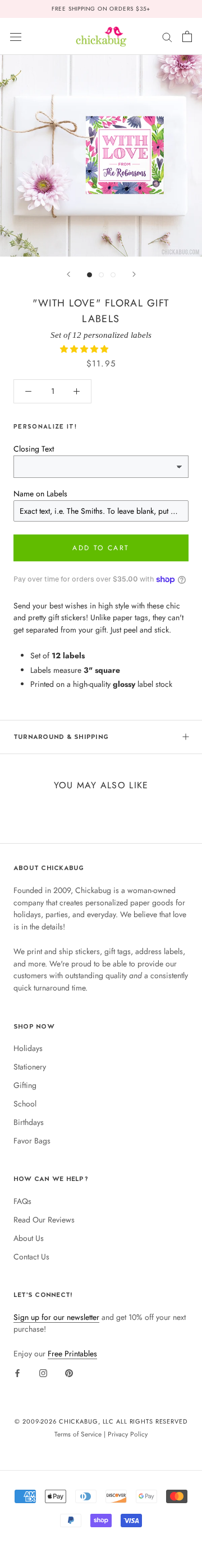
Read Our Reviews (44, 1219)
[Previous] (68, 274)
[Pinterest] (69, 1372)
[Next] (134, 274)
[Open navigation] (15, 36)
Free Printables (72, 1353)
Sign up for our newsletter (56, 1317)
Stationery (29, 1066)
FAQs (22, 1201)
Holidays (28, 1048)
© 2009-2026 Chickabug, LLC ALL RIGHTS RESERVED (101, 1421)
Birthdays (28, 1122)
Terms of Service (78, 1434)
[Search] (167, 36)
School (24, 1103)
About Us (28, 1238)
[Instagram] (43, 1372)
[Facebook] (17, 1372)
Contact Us (31, 1256)
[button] (85, 349)
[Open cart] (187, 36)
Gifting (24, 1085)
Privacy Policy (128, 1434)
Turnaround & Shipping (60, 736)
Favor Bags (31, 1140)
